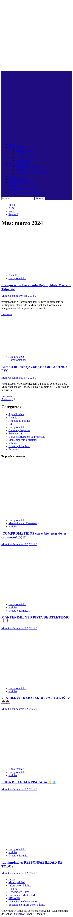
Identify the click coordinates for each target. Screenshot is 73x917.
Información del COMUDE (31, 169)
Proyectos (14, 449)
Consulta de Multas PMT (23, 182)
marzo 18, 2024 (25, 295)
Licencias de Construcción (23, 188)
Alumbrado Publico (19, 420)
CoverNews (21, 913)
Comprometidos (17, 278)
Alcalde (20, 153)
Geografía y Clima (19, 179)
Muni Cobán (8, 295)
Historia (13, 176)
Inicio (12, 144)
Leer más (6, 314)
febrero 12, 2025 (26, 544)
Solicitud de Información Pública (27, 192)
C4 (10, 423)
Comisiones (22, 160)
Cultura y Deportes (19, 430)
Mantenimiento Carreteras (23, 439)
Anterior (6, 399)
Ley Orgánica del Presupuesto (32, 172)
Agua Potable (16, 356)
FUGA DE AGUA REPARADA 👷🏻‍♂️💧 (28, 782)
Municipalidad (17, 147)
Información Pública (20, 163)
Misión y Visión (24, 150)
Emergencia (15, 433)
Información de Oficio (28, 166)
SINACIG (14, 185)
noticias (13, 443)
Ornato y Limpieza (19, 446)
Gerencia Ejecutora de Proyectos (27, 436)
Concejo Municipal (26, 156)
